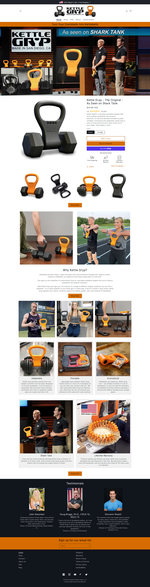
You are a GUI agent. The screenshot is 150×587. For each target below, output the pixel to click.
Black (91, 132)
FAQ (20, 565)
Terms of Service (82, 561)
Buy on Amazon (105, 143)
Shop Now (75, 205)
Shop (21, 555)
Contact (22, 558)
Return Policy (81, 558)
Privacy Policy (81, 565)
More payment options (106, 152)
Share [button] (91, 167)
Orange (100, 132)
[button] (20, 11)
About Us (22, 561)
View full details (117, 166)
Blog (20, 567)
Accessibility (81, 567)
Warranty (79, 555)
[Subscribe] (89, 546)
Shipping (79, 552)
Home (21, 552)
